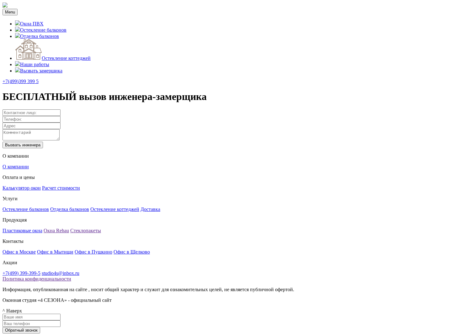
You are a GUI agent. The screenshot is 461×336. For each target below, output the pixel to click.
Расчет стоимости (61, 188)
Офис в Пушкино (93, 252)
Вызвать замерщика (41, 70)
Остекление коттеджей (66, 58)
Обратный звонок (21, 330)
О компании (16, 166)
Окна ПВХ (32, 23)
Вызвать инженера (22, 145)
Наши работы (34, 64)
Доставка (150, 209)
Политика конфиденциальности (37, 278)
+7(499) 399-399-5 (21, 273)
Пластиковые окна (22, 230)
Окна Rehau (56, 230)
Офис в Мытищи (55, 252)
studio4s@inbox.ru (60, 273)
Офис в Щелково (132, 252)
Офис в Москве (19, 252)
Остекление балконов (43, 30)
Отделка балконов (39, 36)
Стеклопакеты (85, 230)
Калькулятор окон (22, 188)
